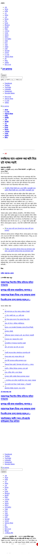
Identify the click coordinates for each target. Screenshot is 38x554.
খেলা (6, 17)
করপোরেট (7, 51)
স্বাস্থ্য (6, 41)
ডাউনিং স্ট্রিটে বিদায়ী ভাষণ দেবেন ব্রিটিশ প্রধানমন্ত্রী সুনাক (19, 190)
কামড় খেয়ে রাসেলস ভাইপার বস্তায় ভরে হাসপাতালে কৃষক (19, 251)
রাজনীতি (7, 118)
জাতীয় (6, 11)
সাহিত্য (6, 37)
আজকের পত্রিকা (9, 57)
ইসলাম (6, 23)
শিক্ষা (6, 21)
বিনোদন (6, 19)
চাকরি (6, 49)
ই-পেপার (7, 55)
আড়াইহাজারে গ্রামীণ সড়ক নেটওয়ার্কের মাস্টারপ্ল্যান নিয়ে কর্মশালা (15, 419)
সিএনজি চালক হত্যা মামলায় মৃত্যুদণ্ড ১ (15, 299)
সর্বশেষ (6, 9)
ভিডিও (6, 61)
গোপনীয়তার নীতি (9, 533)
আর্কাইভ (7, 63)
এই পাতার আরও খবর (6, 392)
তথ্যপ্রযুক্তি (8, 39)
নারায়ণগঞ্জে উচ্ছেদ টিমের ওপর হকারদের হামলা (18, 294)
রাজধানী (6, 27)
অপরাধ (6, 33)
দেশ (6, 13)
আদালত (7, 35)
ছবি (5, 59)
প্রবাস (6, 45)
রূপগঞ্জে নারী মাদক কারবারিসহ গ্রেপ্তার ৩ (16, 289)
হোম (6, 7)
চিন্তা (6, 43)
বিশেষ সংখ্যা (8, 65)
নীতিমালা (7, 531)
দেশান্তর (7, 31)
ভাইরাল (6, 47)
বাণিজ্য (6, 15)
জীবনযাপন (7, 25)
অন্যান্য (7, 53)
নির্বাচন (6, 29)
